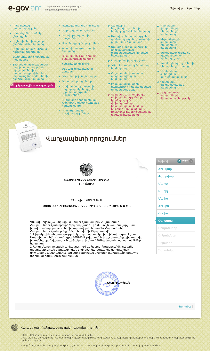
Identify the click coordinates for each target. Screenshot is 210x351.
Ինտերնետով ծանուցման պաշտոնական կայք (173, 74)
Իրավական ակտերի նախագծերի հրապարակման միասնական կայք (131, 87)
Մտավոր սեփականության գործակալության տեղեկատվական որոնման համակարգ (129, 51)
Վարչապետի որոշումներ (79, 30)
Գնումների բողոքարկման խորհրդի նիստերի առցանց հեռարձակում (80, 103)
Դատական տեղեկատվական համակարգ (172, 84)
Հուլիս (163, 213)
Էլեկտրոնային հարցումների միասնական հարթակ (175, 95)
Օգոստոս (165, 220)
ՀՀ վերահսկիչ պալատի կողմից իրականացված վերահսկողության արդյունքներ (78, 90)
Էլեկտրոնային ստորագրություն (34, 85)
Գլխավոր (176, 7)
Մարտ (163, 183)
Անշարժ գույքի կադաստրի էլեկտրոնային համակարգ (170, 43)
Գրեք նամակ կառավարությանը (25, 27)
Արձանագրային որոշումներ (80, 43)
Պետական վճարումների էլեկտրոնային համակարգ (169, 30)
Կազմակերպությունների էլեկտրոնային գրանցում (177, 65)
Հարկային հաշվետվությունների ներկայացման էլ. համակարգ (130, 28)
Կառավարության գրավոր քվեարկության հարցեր (79, 57)
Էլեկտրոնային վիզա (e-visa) (129, 60)
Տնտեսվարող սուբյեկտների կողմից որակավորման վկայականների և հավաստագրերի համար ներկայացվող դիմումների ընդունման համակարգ (31, 71)
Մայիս (163, 198)
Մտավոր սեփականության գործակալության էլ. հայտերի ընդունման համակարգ (130, 39)
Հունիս (163, 206)
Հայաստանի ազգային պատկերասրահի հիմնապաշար (175, 55)
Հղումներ (193, 7)
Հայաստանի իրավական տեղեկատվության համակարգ (128, 76)
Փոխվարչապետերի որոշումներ (75, 37)
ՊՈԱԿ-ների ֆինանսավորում (81, 76)
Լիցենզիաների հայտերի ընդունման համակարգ (29, 43)
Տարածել (184, 306)
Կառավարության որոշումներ (81, 25)
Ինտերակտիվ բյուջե (75, 63)
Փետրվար (166, 176)
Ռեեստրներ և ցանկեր (77, 81)
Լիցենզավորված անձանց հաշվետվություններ (30, 50)
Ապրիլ (163, 191)
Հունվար (165, 169)
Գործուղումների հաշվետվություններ (75, 112)
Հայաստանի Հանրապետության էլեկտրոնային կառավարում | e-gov (45, 9)
